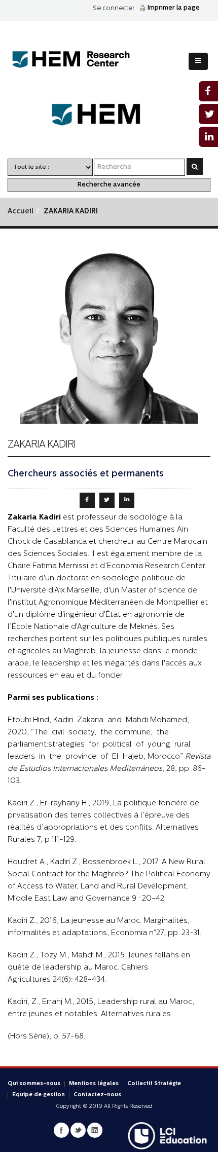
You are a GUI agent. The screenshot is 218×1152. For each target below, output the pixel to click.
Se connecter (113, 8)
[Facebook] (61, 1130)
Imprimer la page (174, 8)
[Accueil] (79, 59)
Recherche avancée (109, 184)
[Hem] (109, 114)
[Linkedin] (94, 1130)
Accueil (20, 211)
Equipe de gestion (38, 1095)
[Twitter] (78, 1130)
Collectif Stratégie (154, 1084)
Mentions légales (94, 1084)
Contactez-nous (97, 1095)
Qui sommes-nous (34, 1084)
